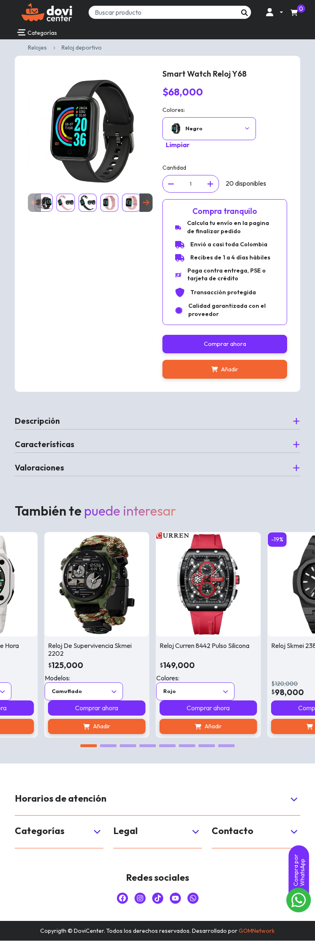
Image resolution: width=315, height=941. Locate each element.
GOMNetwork (257, 930)
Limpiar (177, 145)
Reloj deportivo (82, 47)
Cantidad (174, 167)
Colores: (173, 110)
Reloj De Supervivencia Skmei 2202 (74, 649)
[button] (272, 12)
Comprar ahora (225, 344)
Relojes (37, 47)
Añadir (229, 369)
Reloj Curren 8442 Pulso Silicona (189, 645)
